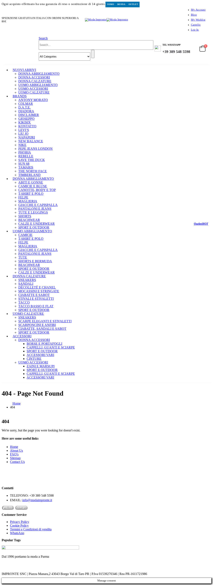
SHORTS (24, 216)
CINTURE (34, 358)
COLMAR (25, 103)
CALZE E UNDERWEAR (36, 223)
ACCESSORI (22, 336)
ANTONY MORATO (33, 100)
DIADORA (26, 111)
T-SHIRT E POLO (30, 193)
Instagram (21, 507)
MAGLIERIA (27, 201)
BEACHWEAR (29, 220)
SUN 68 (23, 163)
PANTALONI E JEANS (34, 208)
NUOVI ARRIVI (24, 70)
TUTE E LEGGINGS (33, 212)
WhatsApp (17, 533)
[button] (43, 38)
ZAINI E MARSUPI (40, 366)
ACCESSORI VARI (40, 355)
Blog (194, 14)
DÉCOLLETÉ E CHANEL (37, 287)
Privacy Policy (19, 522)
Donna (121, 4)
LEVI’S (23, 130)
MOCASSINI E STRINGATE (38, 291)
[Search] (92, 54)
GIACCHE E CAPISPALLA (38, 205)
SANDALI (25, 283)
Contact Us (17, 462)
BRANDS (20, 96)
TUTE (22, 257)
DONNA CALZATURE (34, 81)
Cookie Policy (19, 525)
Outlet (133, 4)
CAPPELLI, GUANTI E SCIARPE (51, 347)
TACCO (24, 302)
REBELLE (25, 156)
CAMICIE (25, 235)
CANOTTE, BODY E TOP (37, 190)
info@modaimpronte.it (37, 500)
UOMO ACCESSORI (33, 88)
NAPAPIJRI (26, 137)
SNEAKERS (27, 280)
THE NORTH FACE (32, 171)
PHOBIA (24, 152)
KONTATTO (27, 126)
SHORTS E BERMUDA (35, 261)
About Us (16, 450)
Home (14, 447)
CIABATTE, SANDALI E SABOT (42, 328)
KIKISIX (24, 122)
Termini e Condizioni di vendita (31, 529)
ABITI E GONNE (30, 182)
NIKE (22, 145)
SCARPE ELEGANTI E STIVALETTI (45, 321)
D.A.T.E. (24, 107)
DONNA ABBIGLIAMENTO (38, 73)
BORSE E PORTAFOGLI (44, 343)
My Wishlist (198, 19)
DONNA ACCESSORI (34, 77)
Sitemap (15, 458)
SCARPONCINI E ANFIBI (37, 325)
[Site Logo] (106, 19)
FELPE (23, 197)
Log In (195, 29)
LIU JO (23, 133)
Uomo (110, 4)
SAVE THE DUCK (31, 160)
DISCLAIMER (28, 115)
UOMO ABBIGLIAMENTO (38, 85)
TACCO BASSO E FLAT (35, 306)
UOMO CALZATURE (34, 92)
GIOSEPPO (26, 118)
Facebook (8, 507)
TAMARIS (25, 167)
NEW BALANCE (30, 141)
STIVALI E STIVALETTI (36, 298)
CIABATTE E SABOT (34, 295)
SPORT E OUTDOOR (33, 268)
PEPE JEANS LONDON (35, 148)
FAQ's (14, 454)
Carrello (196, 24)
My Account (198, 9)
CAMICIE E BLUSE (32, 186)
